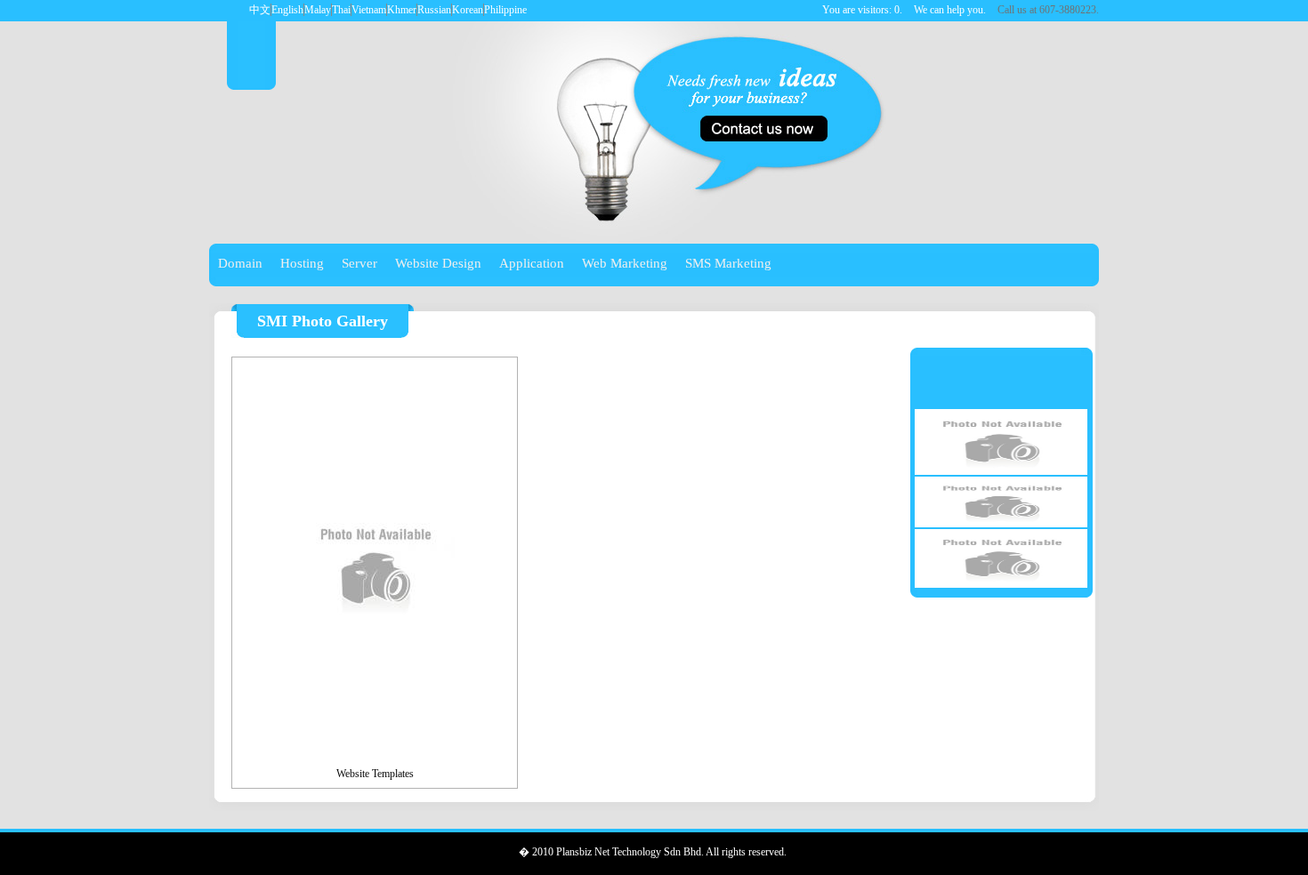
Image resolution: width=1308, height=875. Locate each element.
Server (359, 263)
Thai (341, 10)
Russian (434, 10)
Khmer (401, 10)
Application (531, 263)
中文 (259, 10)
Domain (240, 263)
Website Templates (375, 773)
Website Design (438, 263)
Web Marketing (624, 263)
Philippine (505, 10)
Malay (317, 10)
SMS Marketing (728, 263)
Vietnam (368, 10)
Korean (467, 10)
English (287, 10)
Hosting (302, 263)
